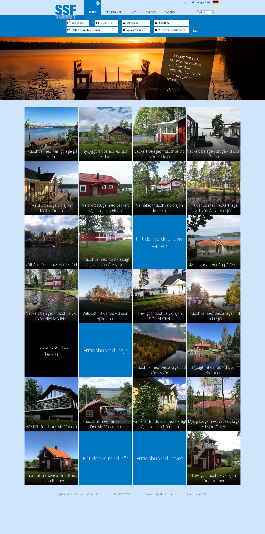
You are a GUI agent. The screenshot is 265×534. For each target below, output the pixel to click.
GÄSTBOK (170, 12)
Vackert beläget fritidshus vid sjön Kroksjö (159, 153)
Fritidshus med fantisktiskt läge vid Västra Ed (106, 423)
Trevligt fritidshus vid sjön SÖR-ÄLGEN (159, 315)
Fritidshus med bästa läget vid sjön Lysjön (159, 369)
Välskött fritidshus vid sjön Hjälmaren (105, 315)
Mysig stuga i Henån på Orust (214, 264)
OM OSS (151, 12)
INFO (134, 12)
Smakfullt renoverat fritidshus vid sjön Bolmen (51, 477)
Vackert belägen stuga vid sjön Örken (213, 153)
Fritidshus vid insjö (105, 350)
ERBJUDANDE (114, 12)
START (92, 12)
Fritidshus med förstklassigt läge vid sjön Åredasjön (105, 261)
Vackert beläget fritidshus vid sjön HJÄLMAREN (51, 315)
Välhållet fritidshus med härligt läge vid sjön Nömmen (159, 423)
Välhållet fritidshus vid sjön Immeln (159, 207)
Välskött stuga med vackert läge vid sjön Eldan (105, 207)
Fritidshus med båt (105, 458)
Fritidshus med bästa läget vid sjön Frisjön (213, 315)
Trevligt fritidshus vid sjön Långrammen (213, 477)
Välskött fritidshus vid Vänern (51, 426)
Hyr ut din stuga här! (197, 2)
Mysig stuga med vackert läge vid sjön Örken (213, 423)
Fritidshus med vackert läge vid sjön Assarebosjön (214, 207)
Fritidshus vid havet (159, 458)
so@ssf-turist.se (162, 494)
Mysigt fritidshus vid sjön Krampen (213, 369)
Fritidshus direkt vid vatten (159, 242)
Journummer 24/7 (197, 494)
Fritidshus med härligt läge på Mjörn (51, 153)
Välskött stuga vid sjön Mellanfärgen (51, 207)
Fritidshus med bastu (51, 350)
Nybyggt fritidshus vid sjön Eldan (105, 153)
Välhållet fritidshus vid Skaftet (51, 264)
